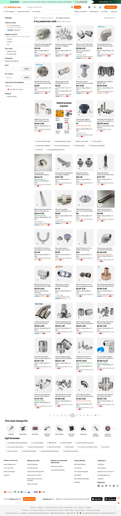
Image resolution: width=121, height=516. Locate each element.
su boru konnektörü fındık (43, 141)
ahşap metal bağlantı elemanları (50, 451)
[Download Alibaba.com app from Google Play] (110, 499)
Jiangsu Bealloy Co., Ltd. (104, 129)
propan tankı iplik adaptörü (36, 447)
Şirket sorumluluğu (9, 471)
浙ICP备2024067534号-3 (108, 513)
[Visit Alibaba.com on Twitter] (106, 486)
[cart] (95, 7)
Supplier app (47, 499)
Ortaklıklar (100, 478)
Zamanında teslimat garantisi (35, 471)
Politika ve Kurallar (32, 484)
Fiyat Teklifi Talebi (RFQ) (57, 470)
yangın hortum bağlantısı (43, 145)
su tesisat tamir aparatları (71, 451)
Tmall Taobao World (51, 507)
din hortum (40, 149)
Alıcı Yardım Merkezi (80, 464)
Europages (88, 507)
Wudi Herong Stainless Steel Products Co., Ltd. (85, 134)
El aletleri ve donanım (47, 18)
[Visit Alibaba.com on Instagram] (110, 486)
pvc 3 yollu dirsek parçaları (62, 145)
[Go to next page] (99, 415)
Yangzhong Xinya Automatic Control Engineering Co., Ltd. (64, 54)
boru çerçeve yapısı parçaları (16, 447)
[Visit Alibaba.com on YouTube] (114, 486)
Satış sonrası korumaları (34, 475)
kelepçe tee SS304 (67, 442)
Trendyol (80, 507)
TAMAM (26, 69)
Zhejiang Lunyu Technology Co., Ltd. (43, 184)
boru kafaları (106, 447)
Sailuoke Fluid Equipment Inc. (43, 54)
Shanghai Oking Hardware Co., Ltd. (43, 294)
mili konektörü (70, 447)
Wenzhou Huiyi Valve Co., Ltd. (64, 331)
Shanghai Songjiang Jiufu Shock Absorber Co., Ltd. (85, 91)
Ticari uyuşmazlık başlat (81, 471)
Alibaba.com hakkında (11, 460)
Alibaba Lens (14, 499)
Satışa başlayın (102, 468)
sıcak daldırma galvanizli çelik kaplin (17, 442)
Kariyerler (6, 475)
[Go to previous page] (50, 415)
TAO (75, 507)
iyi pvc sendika (97, 141)
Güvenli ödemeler (32, 464)
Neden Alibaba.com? (10, 464)
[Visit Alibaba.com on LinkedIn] (102, 486)
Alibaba (36, 18)
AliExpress (34, 507)
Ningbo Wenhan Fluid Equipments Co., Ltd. (85, 219)
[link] (118, 498)
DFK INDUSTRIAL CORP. (62, 297)
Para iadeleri (77, 475)
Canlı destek (77, 468)
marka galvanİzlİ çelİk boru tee (56, 149)
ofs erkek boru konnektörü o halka (88, 447)
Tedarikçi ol (101, 464)
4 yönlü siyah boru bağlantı (97, 145)
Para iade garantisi (32, 468)
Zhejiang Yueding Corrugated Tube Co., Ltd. (43, 331)
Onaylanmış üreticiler (57, 466)
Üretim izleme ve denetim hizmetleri (34, 479)
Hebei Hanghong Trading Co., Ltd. (85, 294)
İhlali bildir (77, 482)
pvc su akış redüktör (38, 442)
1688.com (41, 507)
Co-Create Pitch (8, 468)
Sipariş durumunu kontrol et (106, 471)
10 (87, 415)
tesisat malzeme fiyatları (29, 451)
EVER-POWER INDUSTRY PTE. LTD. (106, 91)
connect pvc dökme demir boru (85, 442)
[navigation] (18, 217)
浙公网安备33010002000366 (91, 513)
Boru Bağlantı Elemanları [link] (63, 18)
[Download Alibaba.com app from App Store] (97, 499)
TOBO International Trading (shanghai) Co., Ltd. (43, 129)
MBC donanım (52, 442)
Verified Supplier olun (104, 475)
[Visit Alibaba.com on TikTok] (117, 486)
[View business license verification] (77, 513)
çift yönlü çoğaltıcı (80, 145)
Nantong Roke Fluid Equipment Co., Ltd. (64, 94)
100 (95, 415)
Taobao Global (68, 507)
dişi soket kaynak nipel (55, 447)
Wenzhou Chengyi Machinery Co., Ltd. (64, 183)
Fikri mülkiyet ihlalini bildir (81, 478)
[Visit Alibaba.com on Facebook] (99, 486)
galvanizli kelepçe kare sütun (63, 141)
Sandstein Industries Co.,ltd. (105, 259)
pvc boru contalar (12, 451)
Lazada (61, 507)
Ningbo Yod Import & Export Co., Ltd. (106, 294)
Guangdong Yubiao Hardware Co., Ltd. (85, 56)
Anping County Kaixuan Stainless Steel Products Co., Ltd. (106, 54)
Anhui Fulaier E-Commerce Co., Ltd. (43, 223)
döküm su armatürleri (82, 141)
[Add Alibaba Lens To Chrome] (29, 499)
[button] (72, 7)
